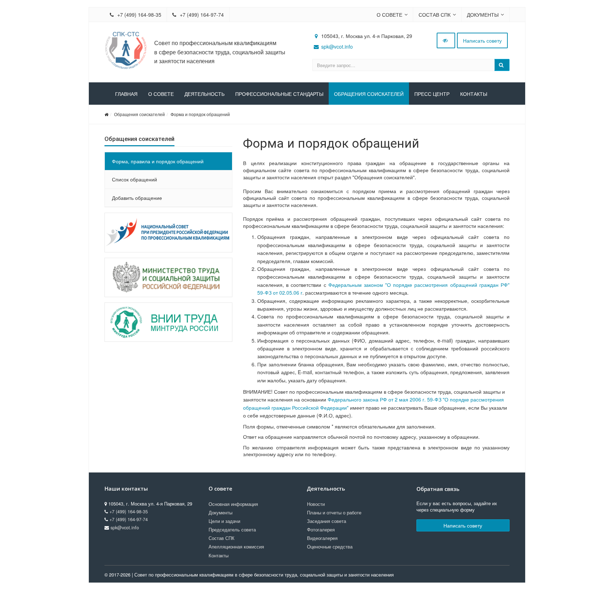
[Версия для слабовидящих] (446, 40)
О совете (389, 14)
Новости (316, 504)
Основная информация (233, 504)
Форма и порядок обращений (200, 114)
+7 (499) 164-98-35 (138, 14)
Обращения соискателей (369, 94)
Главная (126, 94)
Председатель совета (232, 529)
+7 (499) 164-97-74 (201, 14)
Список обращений (134, 179)
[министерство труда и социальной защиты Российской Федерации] (168, 277)
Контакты (473, 94)
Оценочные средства (329, 546)
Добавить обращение (137, 197)
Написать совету (482, 40)
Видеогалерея (322, 538)
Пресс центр (431, 94)
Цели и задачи (224, 521)
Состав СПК (435, 14)
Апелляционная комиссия (236, 546)
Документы (483, 14)
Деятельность (204, 94)
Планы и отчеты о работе (334, 512)
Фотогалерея (321, 529)
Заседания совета (326, 521)
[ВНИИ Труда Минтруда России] (168, 322)
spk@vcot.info (337, 46)
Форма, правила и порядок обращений (158, 161)
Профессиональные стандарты (279, 94)
